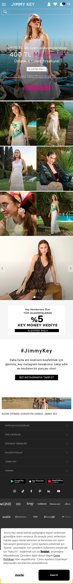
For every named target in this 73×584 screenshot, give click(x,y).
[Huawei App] (55, 481)
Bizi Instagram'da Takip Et (36, 377)
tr (68, 4)
